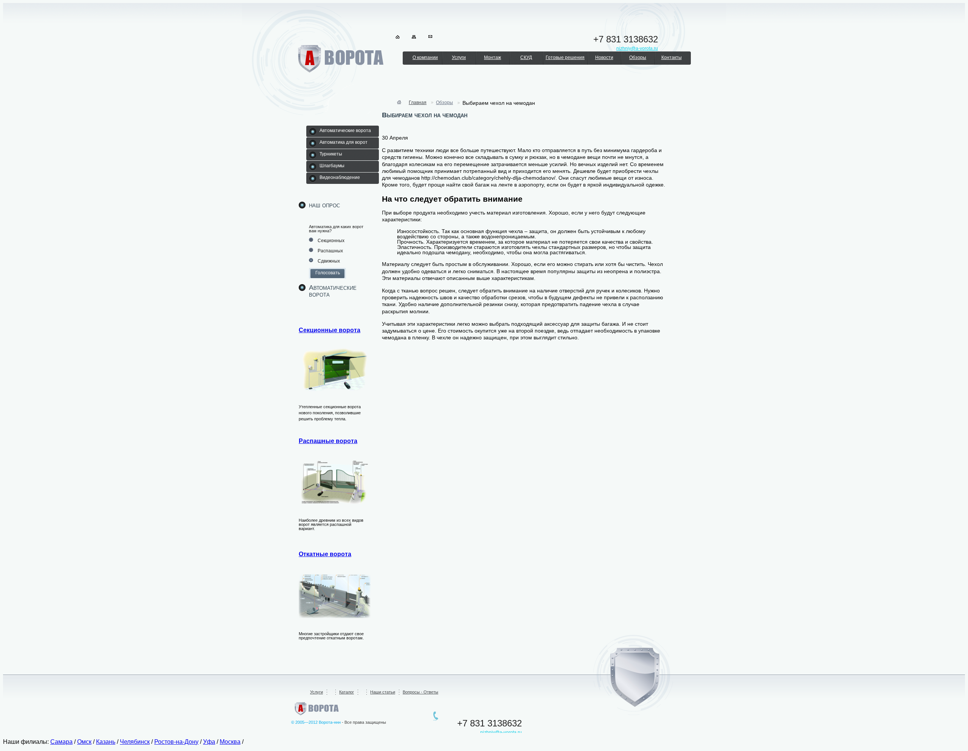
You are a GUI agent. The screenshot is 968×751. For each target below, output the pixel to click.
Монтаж (492, 57)
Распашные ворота (328, 441)
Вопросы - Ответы (420, 692)
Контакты (671, 57)
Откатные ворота (325, 554)
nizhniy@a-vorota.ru (501, 732)
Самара (61, 742)
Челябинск (135, 742)
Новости (604, 57)
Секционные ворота (329, 330)
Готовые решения (565, 57)
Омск (84, 742)
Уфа (209, 742)
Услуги (459, 57)
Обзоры (637, 57)
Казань (105, 742)
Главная (418, 102)
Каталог (346, 692)
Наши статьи (382, 692)
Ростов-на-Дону (176, 742)
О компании (425, 57)
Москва (230, 742)
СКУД (526, 57)
